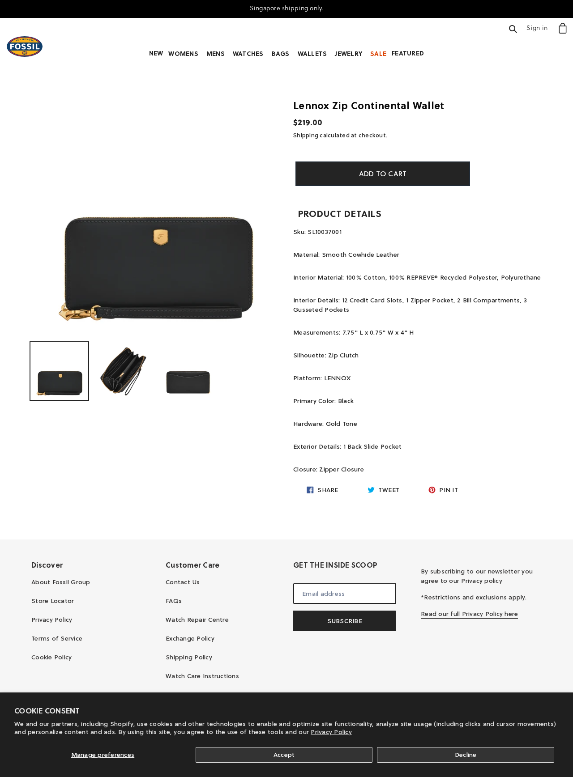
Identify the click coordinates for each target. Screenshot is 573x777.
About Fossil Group (60, 581)
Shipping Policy (189, 657)
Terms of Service (56, 638)
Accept (284, 754)
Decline (466, 754)
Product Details (339, 213)
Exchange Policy (190, 638)
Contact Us (183, 581)
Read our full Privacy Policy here (469, 613)
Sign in (539, 27)
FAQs (174, 600)
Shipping (305, 135)
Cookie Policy (51, 657)
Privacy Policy (331, 731)
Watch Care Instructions (202, 675)
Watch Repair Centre (197, 619)
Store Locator (52, 600)
